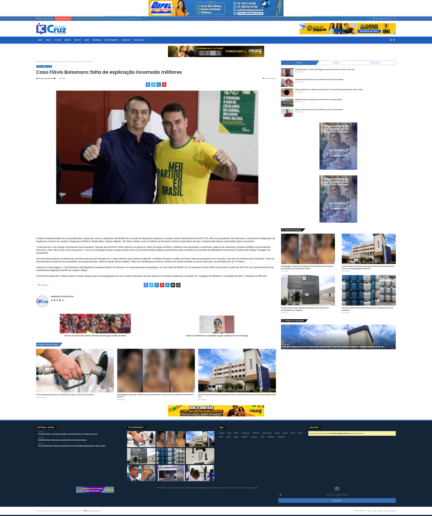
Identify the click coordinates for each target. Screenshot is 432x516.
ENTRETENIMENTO (111, 40)
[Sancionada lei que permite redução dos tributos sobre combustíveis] (75, 370)
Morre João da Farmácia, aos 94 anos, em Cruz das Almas (319, 109)
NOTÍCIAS (46, 61)
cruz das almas (267, 433)
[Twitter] (57, 300)
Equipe (380, 511)
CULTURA (57, 40)
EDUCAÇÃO (126, 40)
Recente (336, 63)
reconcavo (254, 437)
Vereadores (280, 437)
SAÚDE (86, 40)
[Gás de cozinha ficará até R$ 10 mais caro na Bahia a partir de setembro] (369, 290)
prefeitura (244, 437)
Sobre (375, 511)
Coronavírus (245, 433)
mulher (221, 437)
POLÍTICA (77, 40)
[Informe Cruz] (51, 29)
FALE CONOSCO (139, 40)
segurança (271, 437)
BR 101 (236, 433)
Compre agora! (390, 511)
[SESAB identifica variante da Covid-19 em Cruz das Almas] (287, 102)
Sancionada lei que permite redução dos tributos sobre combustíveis (65, 395)
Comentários (375, 63)
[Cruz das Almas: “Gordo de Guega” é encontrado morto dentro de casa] (287, 72)
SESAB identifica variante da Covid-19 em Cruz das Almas (318, 99)
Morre (300, 433)
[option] (338, 336)
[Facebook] (55, 300)
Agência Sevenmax (92, 511)
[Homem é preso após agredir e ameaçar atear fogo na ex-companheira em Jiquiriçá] (308, 290)
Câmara (277, 433)
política (236, 437)
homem (293, 433)
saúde (262, 437)
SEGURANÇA (96, 40)
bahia (229, 433)
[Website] (52, 300)
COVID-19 (256, 433)
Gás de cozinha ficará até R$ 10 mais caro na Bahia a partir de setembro (319, 346)
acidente (221, 433)
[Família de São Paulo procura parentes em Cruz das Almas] (287, 82)
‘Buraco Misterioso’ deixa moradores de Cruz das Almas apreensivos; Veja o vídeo (329, 89)
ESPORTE (67, 40)
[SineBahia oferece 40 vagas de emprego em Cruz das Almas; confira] (170, 473)
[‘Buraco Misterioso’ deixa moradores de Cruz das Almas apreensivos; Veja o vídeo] (287, 92)
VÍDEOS (48, 40)
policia (228, 437)
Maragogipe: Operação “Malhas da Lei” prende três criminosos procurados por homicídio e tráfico (155, 396)
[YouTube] (60, 300)
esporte (285, 433)
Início (40, 61)
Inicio (40, 40)
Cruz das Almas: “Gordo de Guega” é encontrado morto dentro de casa (324, 69)
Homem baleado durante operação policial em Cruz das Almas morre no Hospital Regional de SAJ (237, 396)
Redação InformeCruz (45, 78)
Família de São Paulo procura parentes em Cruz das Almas (319, 79)
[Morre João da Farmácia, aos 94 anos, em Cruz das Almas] (287, 112)
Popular (299, 63)
